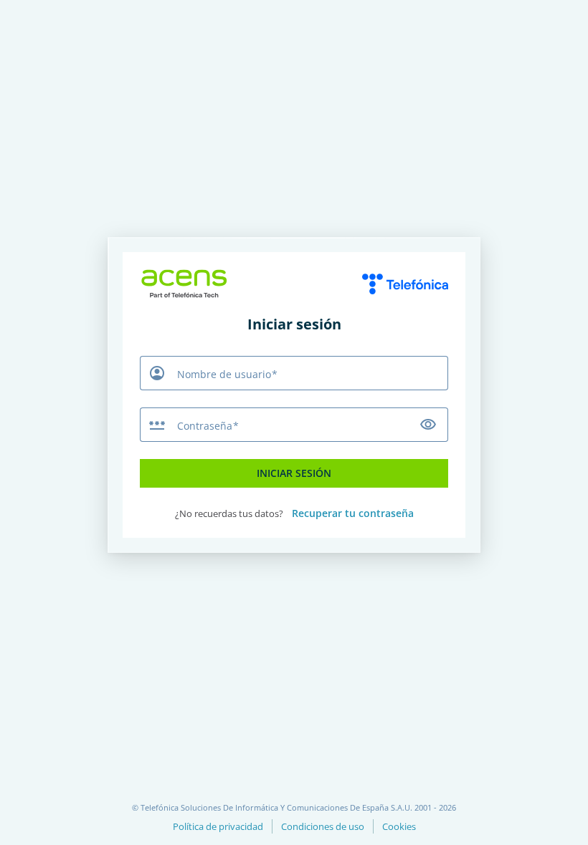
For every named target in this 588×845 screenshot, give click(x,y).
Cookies (399, 826)
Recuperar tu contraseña (353, 513)
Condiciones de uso (322, 826)
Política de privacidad (218, 826)
